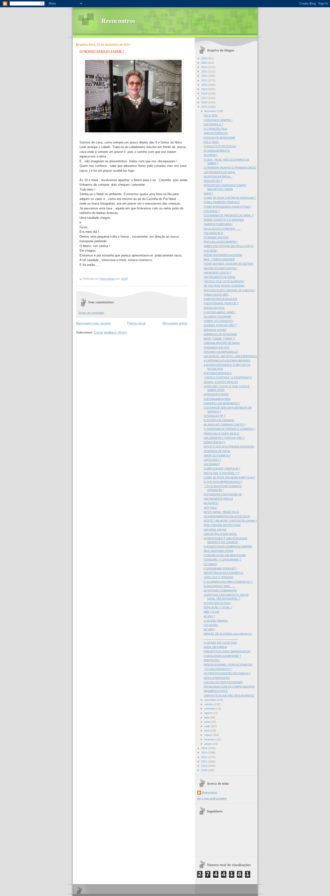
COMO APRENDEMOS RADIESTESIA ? (227, 206)
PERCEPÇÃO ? (213, 180)
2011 (204, 761)
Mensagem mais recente (93, 323)
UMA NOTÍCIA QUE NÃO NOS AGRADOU (229, 695)
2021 (204, 80)
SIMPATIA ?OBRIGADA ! (218, 224)
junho (207, 721)
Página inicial (136, 323)
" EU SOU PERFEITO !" (218, 669)
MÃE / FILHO (211, 611)
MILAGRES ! (211, 503)
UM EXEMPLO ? (213, 124)
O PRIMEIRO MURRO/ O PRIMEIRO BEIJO (230, 167)
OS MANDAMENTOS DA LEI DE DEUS (227, 516)
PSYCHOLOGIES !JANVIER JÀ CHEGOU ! (229, 290)
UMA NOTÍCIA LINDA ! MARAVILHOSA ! (227, 651)
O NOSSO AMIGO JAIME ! (220, 312)
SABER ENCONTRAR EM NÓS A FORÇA (228, 246)
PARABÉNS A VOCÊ (216, 691)
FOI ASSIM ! (211, 625)
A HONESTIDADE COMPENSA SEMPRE (228, 546)
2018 (204, 93)
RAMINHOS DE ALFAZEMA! (220, 334)
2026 (204, 58)
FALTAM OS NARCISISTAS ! (220, 268)
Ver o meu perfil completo (212, 798)
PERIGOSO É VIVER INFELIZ (221, 433)
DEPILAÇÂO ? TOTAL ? (218, 607)
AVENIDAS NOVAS (215, 329)
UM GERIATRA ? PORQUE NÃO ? (224, 437)
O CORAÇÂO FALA (215, 128)
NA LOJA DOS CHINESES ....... (222, 228)
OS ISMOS (210, 564)
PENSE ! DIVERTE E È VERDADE (224, 219)
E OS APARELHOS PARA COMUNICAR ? (228, 581)
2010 (204, 765)
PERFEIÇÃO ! (212, 660)
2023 (204, 71)
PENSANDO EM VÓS (216, 347)
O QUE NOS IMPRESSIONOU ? (223, 481)
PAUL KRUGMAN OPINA (218, 550)
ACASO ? (209, 616)
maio (207, 726)
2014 (204, 748)
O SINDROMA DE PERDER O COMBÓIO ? (229, 428)
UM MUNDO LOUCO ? (217, 272)
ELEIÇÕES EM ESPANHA (219, 420)
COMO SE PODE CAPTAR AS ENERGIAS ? (230, 197)
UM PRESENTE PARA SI (218, 498)
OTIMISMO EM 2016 (216, 237)
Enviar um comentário (91, 312)
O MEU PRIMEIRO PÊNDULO (222, 202)
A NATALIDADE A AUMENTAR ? (222, 655)
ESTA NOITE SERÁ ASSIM (219, 137)
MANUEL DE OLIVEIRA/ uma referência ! (228, 633)
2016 (204, 102)
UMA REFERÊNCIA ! (216, 133)
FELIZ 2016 (210, 115)
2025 (204, 62)
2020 (204, 84)
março (208, 734)
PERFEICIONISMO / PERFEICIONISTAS (228, 664)
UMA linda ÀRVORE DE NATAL (222, 342)
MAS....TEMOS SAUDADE (219, 259)
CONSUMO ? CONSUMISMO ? (222, 559)
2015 (204, 106)
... (221, 638)
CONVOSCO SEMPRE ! (218, 120)
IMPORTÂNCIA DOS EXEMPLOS (223, 572)
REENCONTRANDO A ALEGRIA (223, 255)
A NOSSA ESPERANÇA (217, 373)
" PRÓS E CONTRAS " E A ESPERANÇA (228, 377)
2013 (204, 752)
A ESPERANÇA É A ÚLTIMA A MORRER (227, 360)
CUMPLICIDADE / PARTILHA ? (222, 468)
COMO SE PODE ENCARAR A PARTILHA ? (229, 477)
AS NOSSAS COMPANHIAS (220, 590)
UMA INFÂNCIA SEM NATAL (220, 534)
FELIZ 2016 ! (211, 142)
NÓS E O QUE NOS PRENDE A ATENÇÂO (229, 446)
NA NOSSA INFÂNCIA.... (218, 176)
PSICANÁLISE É (213, 233)
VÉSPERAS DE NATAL (217, 451)
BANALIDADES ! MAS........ (219, 586)
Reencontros (118, 20)
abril (207, 730)
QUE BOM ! (211, 250)
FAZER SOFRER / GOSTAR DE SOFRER (228, 263)
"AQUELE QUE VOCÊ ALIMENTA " (224, 281)
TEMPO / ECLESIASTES (218, 321)
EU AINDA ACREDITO (217, 150)
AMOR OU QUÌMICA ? (217, 455)
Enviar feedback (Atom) (110, 332)
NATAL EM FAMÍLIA (215, 647)
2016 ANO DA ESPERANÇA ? (221, 351)
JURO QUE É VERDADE (218, 577)
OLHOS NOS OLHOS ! (217, 603)
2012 (204, 757)
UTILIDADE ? (212, 211)
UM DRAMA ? (212, 464)
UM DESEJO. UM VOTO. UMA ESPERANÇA (230, 356)
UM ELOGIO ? (212, 459)
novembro (210, 699)
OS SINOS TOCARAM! (217, 316)
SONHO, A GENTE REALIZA (221, 382)
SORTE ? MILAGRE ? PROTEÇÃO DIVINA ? (230, 520)
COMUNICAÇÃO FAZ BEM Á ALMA (225, 555)
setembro (210, 708)
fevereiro (209, 739)
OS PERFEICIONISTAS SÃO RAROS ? (227, 673)
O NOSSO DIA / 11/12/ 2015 (220, 642)
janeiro (208, 743)
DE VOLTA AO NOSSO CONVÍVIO (224, 285)
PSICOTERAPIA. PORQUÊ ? (221, 303)
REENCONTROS (214, 307)
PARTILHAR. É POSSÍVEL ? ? (221, 473)
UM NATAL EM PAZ (215, 529)
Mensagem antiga (174, 323)
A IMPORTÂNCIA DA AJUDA (220, 299)
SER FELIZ (210, 507)
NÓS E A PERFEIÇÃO (217, 677)
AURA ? (208, 193)
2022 (204, 75)
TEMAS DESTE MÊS (216, 294)
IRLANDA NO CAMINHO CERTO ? (224, 424)
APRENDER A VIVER (216, 394)
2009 (204, 770)
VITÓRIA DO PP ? (214, 415)
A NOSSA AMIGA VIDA (217, 399)
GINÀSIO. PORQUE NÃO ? (220, 325)
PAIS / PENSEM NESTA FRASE (222, 525)
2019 (204, 89)
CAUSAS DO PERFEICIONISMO (223, 682)
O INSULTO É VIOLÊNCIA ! (220, 146)
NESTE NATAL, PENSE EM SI (221, 512)
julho (207, 717)
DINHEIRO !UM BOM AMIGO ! (222, 403)
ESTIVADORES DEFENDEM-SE (223, 494)
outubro (209, 704)
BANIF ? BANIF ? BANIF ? (219, 338)
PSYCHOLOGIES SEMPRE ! (221, 241)
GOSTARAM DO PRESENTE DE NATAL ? (228, 215)
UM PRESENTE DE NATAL (220, 172)
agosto (208, 712)
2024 (204, 67)
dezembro (210, 111)
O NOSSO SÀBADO (216, 620)
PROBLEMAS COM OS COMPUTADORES (229, 686)
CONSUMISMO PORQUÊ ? (220, 568)
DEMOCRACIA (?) (214, 442)
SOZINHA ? (210, 155)
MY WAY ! (209, 629)
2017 (204, 98)
